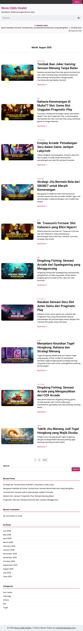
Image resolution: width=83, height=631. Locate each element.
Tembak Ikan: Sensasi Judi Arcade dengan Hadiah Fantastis (28, 492)
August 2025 (8, 569)
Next (45, 460)
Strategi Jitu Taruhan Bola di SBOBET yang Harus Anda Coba (28, 484)
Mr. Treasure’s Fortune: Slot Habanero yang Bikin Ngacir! (57, 225)
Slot (38, 98)
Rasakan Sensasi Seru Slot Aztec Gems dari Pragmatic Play (56, 306)
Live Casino (41, 61)
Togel (39, 340)
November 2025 (10, 557)
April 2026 (7, 538)
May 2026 (7, 534)
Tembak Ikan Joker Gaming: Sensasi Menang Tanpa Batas (57, 66)
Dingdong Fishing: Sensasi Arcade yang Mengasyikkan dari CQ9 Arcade (56, 391)
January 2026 (8, 550)
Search (6, 466)
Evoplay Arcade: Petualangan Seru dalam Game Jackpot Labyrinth (57, 147)
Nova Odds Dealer (14, 8)
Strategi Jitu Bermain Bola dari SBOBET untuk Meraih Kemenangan (58, 185)
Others (39, 426)
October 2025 (9, 561)
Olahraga (40, 179)
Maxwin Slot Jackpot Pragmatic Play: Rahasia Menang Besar (28, 496)
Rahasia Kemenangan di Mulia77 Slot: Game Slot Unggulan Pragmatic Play (54, 105)
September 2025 (10, 565)
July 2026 (7, 531)
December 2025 (10, 553)
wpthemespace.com (66, 628)
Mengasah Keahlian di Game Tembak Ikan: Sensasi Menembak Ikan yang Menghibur (38, 488)
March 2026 (8, 542)
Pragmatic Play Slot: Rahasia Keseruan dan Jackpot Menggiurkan (30, 500)
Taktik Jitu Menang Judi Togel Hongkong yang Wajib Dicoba (58, 431)
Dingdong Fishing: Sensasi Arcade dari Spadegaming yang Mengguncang (58, 264)
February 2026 (9, 546)
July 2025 (7, 572)
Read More (41, 84)
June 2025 (7, 576)
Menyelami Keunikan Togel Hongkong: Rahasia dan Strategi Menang (55, 347)
